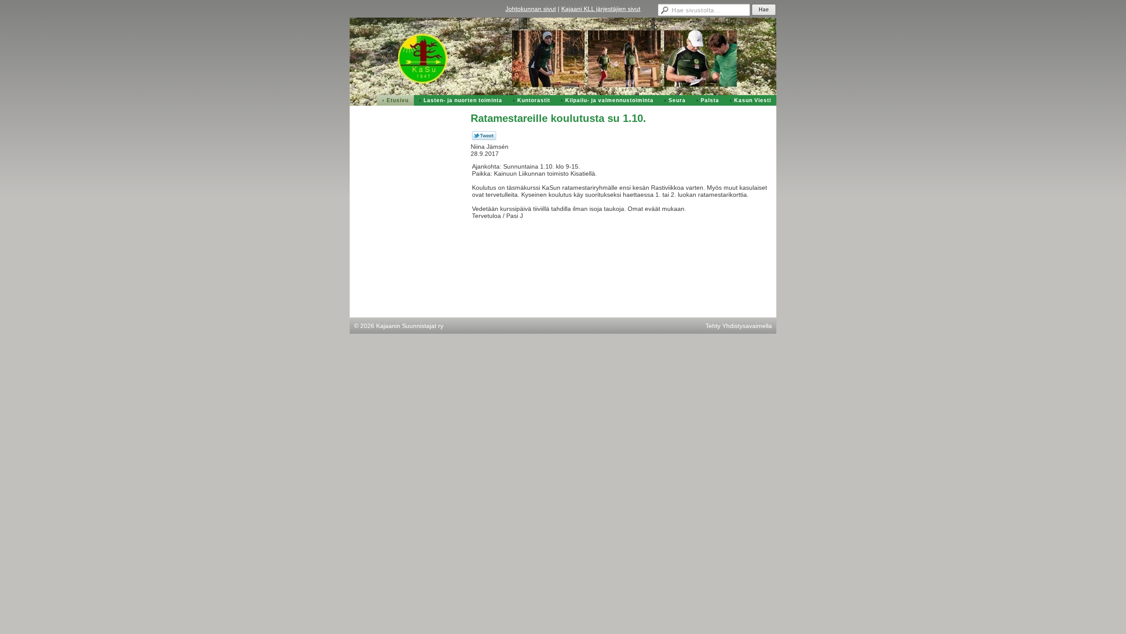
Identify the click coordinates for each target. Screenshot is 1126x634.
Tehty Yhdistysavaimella (739, 325)
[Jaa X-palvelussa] (484, 137)
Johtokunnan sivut (530, 8)
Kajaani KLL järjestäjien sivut (600, 8)
